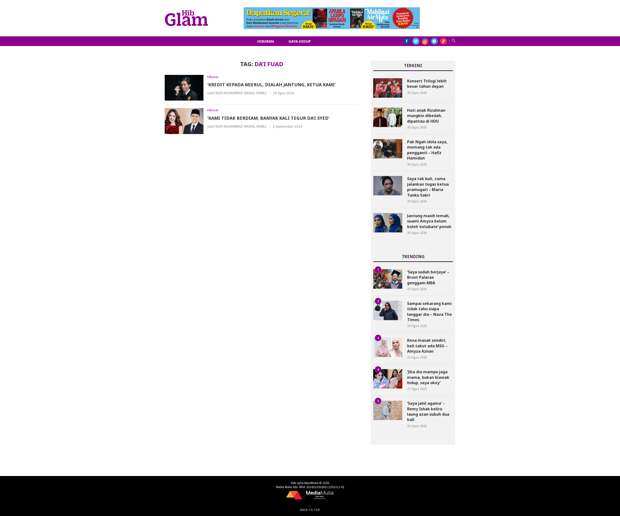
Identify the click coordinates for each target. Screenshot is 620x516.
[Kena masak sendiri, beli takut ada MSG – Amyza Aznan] (387, 347)
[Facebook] (406, 41)
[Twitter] (415, 41)
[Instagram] (425, 41)
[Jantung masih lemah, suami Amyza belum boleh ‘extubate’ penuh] (387, 222)
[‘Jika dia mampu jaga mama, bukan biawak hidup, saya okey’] (387, 379)
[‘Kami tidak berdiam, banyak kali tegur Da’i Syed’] (184, 121)
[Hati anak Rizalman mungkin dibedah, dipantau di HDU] (387, 117)
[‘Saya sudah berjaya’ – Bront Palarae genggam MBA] (387, 279)
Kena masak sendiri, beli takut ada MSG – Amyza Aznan (427, 346)
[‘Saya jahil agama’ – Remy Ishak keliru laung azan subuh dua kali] (387, 410)
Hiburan (265, 41)
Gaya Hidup (299, 41)
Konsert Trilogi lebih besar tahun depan (427, 83)
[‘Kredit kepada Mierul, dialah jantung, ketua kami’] (184, 88)
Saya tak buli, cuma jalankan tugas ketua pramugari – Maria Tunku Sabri (428, 187)
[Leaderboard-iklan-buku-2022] (332, 9)
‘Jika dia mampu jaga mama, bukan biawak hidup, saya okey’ (428, 377)
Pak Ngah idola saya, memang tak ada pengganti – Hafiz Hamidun (427, 150)
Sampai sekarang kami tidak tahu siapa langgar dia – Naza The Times (429, 311)
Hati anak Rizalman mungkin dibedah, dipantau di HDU (426, 116)
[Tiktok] (443, 41)
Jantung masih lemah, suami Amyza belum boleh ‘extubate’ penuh (429, 221)
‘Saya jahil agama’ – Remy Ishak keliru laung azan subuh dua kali (428, 411)
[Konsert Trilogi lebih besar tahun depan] (387, 88)
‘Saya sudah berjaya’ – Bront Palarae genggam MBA (428, 277)
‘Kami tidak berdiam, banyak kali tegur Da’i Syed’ (268, 118)
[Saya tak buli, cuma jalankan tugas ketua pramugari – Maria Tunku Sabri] (387, 185)
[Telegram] (434, 41)
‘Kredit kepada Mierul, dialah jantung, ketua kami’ (272, 84)
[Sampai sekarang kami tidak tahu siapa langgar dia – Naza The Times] (387, 310)
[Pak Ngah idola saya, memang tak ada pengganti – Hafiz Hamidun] (387, 149)
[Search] (453, 41)
